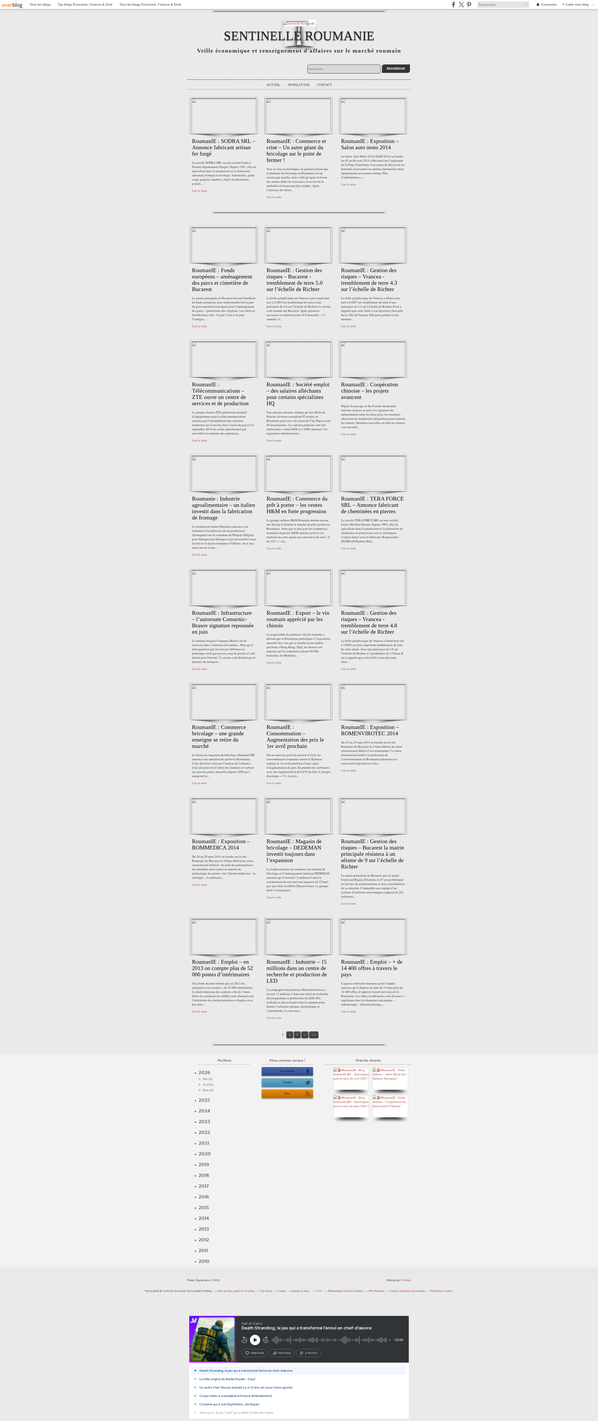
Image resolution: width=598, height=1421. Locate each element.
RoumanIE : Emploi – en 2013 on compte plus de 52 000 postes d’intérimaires (222, 968)
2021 (204, 1143)
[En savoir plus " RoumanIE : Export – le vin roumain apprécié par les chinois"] (298, 603)
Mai (205, 1079)
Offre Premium (376, 1291)
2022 (204, 1132)
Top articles (266, 1291)
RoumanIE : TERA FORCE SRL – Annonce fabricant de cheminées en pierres (372, 505)
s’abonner (257, 1353)
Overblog (406, 1280)
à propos (311, 1353)
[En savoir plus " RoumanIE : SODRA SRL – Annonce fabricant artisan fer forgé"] (224, 131)
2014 (204, 1218)
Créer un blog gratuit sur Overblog (236, 1291)
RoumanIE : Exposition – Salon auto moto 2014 (370, 144)
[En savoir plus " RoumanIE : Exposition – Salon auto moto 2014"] (373, 131)
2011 (203, 1250)
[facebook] (453, 4)
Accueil (273, 84)
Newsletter (299, 84)
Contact (324, 84)
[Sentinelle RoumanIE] (299, 23)
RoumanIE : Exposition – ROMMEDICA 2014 (221, 844)
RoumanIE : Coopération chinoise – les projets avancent (369, 390)
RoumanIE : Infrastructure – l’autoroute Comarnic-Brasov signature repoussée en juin (223, 622)
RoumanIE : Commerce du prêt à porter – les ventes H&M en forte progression (297, 505)
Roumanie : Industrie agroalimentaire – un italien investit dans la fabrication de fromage (223, 508)
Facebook (287, 1071)
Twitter (287, 1082)
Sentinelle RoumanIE (299, 35)
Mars (206, 1090)
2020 (205, 1154)
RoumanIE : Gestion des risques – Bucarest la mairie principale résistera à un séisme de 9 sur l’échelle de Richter (372, 854)
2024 (204, 1111)
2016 (204, 1197)
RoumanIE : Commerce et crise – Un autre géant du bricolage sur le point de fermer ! (296, 150)
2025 (204, 1100)
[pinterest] (469, 4)
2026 (204, 1072)
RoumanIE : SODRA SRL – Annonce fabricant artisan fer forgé (223, 147)
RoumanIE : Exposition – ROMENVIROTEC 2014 (370, 730)
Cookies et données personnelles (407, 1291)
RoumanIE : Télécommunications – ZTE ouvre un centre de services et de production (220, 393)
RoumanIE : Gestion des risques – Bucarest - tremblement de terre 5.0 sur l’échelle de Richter (295, 279)
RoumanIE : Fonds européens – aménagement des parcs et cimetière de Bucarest (222, 279)
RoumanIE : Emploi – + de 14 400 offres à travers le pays (371, 968)
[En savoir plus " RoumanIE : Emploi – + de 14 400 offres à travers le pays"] (373, 952)
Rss (287, 1093)
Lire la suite (199, 190)
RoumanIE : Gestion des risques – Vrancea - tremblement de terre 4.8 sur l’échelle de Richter (369, 622)
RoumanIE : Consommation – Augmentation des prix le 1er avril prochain (295, 736)
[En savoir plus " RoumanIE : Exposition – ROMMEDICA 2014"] (224, 831)
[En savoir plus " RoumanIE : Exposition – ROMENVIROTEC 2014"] (373, 717)
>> (313, 1035)
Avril (206, 1084)
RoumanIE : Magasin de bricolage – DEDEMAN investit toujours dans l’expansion (294, 850)
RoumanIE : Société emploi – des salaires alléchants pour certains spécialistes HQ (298, 393)
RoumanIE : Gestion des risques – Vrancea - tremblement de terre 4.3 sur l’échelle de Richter (369, 279)
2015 (204, 1207)
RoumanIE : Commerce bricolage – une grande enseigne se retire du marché (219, 736)
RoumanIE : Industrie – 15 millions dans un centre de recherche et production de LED (297, 971)
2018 (204, 1175)
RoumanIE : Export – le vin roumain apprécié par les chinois (298, 619)
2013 (204, 1229)
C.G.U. (319, 1291)
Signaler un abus (300, 1291)
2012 (204, 1240)
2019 (204, 1164)
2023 (204, 1121)
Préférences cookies (441, 1291)
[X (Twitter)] (461, 4)
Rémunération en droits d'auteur (345, 1291)
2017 (204, 1186)
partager (284, 1353)
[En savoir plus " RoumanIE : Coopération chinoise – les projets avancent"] (373, 375)
